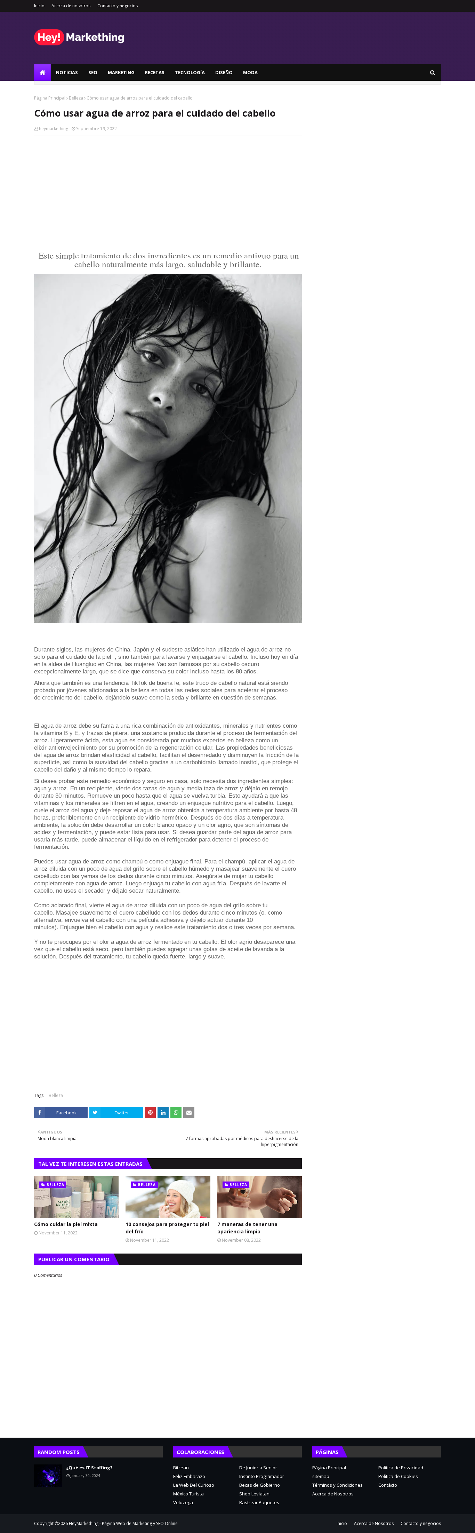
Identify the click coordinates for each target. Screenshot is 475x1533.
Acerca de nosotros (70, 6)
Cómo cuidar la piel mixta (66, 1224)
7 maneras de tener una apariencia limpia (247, 1228)
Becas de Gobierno (259, 1485)
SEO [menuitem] (92, 72)
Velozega (183, 1502)
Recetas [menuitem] (154, 72)
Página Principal (49, 98)
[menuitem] (42, 72)
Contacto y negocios (117, 6)
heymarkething (53, 129)
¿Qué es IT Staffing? (89, 1467)
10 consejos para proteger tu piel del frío (167, 1228)
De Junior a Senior (258, 1467)
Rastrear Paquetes (259, 1502)
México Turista (188, 1494)
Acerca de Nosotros (333, 1494)
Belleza (76, 98)
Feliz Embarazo (189, 1476)
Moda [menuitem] (250, 72)
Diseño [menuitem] (224, 72)
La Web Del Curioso (193, 1485)
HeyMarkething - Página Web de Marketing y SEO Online (123, 1523)
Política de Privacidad (400, 1467)
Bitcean (181, 1467)
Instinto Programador (261, 1476)
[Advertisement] (168, 191)
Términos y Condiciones (337, 1485)
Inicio (39, 6)
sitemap (320, 1476)
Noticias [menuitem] (67, 72)
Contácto (387, 1485)
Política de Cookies (398, 1476)
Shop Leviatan (254, 1494)
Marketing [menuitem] (121, 72)
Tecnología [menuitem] (190, 72)
